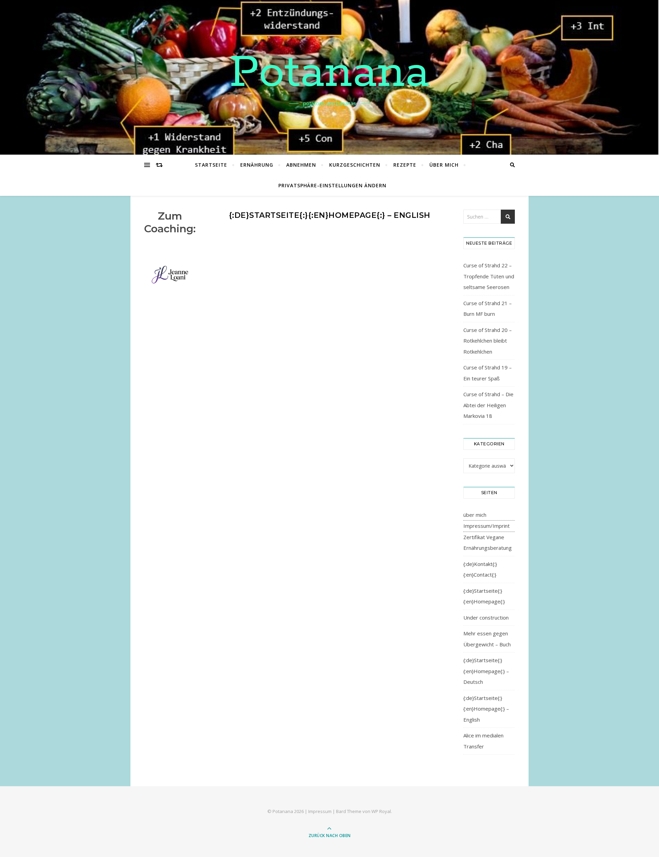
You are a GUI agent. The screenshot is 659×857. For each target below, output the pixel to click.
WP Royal (381, 811)
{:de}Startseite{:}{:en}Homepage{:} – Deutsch (486, 671)
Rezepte (404, 165)
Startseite (211, 165)
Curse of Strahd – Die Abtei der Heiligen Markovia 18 (488, 405)
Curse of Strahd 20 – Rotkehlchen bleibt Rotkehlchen (487, 340)
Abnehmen (301, 165)
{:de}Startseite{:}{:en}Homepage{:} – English (486, 708)
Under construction (486, 617)
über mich (444, 165)
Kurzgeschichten (354, 165)
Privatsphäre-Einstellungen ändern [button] (332, 185)
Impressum (320, 811)
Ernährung (256, 165)
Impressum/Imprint (486, 525)
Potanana (329, 73)
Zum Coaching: (170, 222)
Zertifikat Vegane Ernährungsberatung (487, 543)
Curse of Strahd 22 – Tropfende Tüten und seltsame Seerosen (488, 276)
